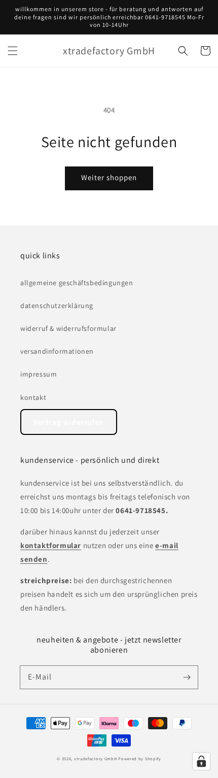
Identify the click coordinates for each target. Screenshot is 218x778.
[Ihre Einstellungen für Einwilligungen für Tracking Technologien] (201, 761)
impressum (38, 374)
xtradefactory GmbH (95, 758)
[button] (13, 51)
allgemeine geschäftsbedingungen (76, 282)
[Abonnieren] (186, 677)
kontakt (33, 397)
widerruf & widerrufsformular (68, 328)
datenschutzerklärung (56, 305)
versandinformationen (57, 351)
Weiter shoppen (109, 177)
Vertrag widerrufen (68, 422)
